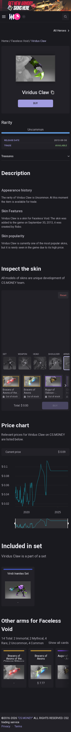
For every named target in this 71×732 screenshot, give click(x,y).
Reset (63, 295)
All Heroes (59, 30)
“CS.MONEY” (25, 718)
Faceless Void (20, 41)
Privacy (5, 726)
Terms (18, 726)
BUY (55, 405)
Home (5, 41)
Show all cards (58, 643)
